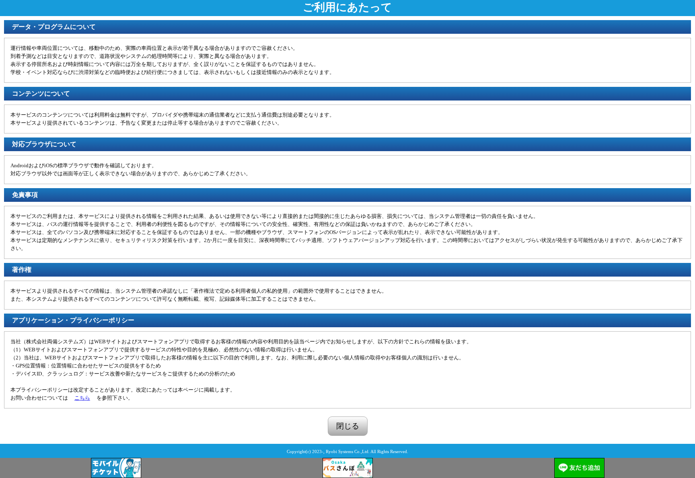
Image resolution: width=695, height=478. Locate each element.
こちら (82, 398)
